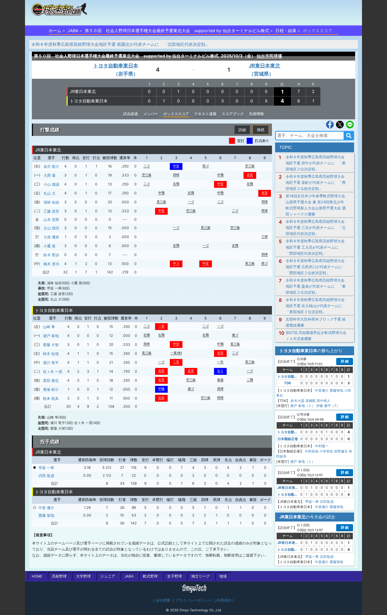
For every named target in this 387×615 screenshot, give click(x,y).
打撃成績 (49, 129)
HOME (37, 576)
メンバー (150, 113)
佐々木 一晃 (52, 371)
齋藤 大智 (51, 344)
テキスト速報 (205, 113)
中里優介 (322, 390)
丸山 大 (49, 193)
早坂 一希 (46, 467)
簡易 (260, 129)
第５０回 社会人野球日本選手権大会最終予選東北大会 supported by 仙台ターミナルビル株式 (177, 30)
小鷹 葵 (49, 246)
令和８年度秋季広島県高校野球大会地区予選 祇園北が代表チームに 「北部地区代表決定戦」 (120, 44)
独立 (200, 576)
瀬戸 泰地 (51, 335)
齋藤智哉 (336, 390)
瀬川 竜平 (51, 362)
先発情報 (256, 113)
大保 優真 (51, 237)
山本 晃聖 (51, 219)
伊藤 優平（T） (328, 406)
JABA (73, 30)
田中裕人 (323, 400)
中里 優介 (46, 507)
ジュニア (107, 576)
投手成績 (49, 441)
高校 (59, 576)
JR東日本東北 (83, 91)
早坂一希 (312, 501)
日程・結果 (285, 30)
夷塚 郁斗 (51, 389)
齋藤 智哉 (46, 515)
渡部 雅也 (51, 380)
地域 (223, 576)
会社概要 (163, 600)
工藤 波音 (51, 211)
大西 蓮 (49, 175)
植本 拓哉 (51, 353)
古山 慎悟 (51, 228)
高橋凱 (310, 400)
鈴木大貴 (297, 400)
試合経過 (130, 113)
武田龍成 (327, 501)
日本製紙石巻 (287, 439)
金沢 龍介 (51, 166)
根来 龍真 (51, 398)
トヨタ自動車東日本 (89, 101)
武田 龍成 (46, 475)
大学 (83, 576)
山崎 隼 (49, 326)
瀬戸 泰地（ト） (302, 406)
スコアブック (233, 113)
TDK (287, 383)
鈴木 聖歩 (51, 255)
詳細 (242, 129)
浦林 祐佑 (51, 202)
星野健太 (341, 451)
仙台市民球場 (269, 55)
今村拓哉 (311, 451)
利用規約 (224, 600)
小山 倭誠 (51, 184)
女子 (174, 576)
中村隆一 (322, 446)
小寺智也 (326, 451)
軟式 (150, 576)
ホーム (55, 30)
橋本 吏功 (51, 264)
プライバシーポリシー (193, 600)
